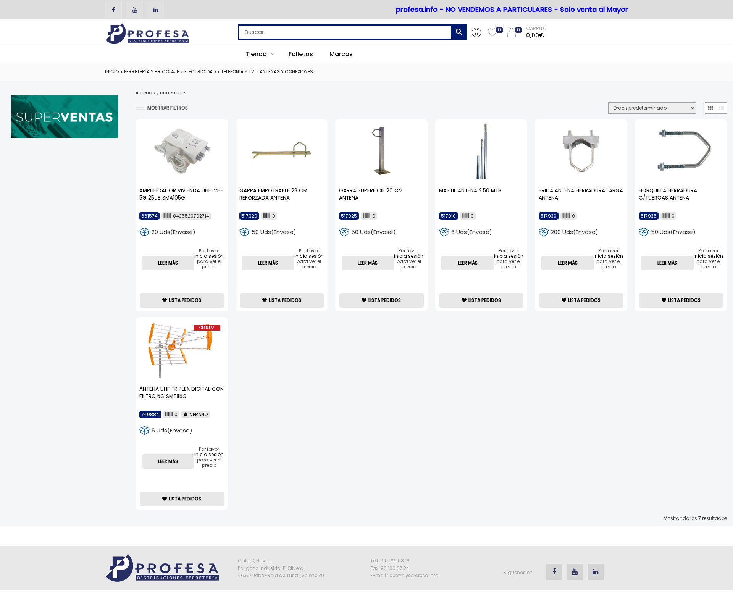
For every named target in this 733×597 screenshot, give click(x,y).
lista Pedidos (185, 300)
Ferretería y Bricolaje (151, 71)
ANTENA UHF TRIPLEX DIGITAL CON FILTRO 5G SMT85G (181, 393)
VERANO (199, 414)
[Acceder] (476, 32)
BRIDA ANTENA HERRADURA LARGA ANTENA (581, 194)
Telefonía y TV (237, 71)
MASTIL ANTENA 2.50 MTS (470, 190)
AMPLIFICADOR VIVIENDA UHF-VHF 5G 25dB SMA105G (181, 194)
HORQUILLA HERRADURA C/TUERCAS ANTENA (668, 194)
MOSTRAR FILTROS (167, 108)
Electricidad (200, 71)
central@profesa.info (413, 575)
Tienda (256, 54)
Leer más (168, 263)
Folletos (301, 54)
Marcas (341, 54)
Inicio (112, 71)
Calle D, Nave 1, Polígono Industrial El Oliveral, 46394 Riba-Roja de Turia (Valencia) (281, 567)
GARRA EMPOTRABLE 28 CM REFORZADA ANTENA (273, 194)
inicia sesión (209, 256)
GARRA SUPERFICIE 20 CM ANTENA (371, 194)
